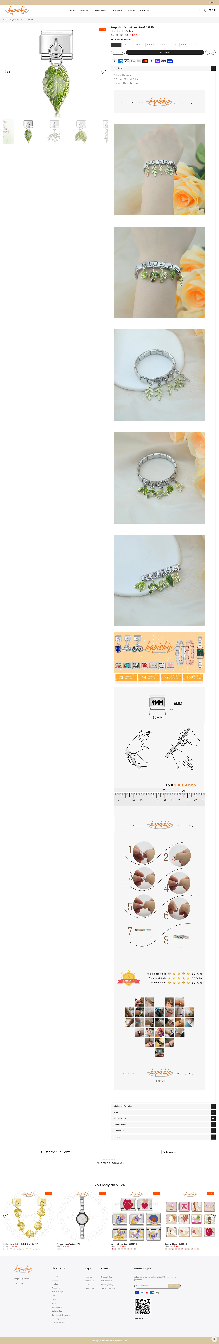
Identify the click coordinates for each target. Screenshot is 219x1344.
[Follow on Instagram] (17, 1283)
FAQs (87, 1285)
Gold (53, 1296)
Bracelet (55, 1280)
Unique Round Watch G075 (68, 1244)
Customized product (60, 1323)
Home (72, 10)
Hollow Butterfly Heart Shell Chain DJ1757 (20, 1244)
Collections (84, 10)
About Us (130, 10)
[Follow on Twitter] (13, 1283)
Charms (55, 1276)
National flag (57, 1311)
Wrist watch (56, 1288)
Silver (54, 1300)
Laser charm (57, 1307)
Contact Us (144, 10)
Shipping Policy (107, 1285)
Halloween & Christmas (61, 1315)
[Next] (104, 72)
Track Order (116, 10)
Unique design (57, 1292)
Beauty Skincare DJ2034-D (176, 1244)
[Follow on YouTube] (22, 1283)
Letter (54, 1303)
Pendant (55, 1284)
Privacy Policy (106, 1277)
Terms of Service (108, 1288)
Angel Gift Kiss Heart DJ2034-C (124, 1244)
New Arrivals (100, 10)
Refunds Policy (107, 1281)
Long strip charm (58, 1319)
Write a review (169, 1152)
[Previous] (7, 72)
